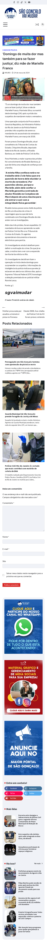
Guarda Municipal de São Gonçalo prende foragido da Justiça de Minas (21, 415)
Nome (6, 537)
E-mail (6, 549)
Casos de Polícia (10, 50)
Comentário (8, 503)
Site (4, 561)
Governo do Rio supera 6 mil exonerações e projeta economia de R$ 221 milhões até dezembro (29, 901)
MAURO (8, 73)
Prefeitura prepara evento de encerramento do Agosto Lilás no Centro (30, 873)
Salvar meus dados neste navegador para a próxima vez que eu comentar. (24, 574)
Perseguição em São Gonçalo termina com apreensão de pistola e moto (22, 363)
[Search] (42, 24)
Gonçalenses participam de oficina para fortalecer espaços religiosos (28, 849)
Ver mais (37, 863)
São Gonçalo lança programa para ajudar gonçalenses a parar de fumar (29, 929)
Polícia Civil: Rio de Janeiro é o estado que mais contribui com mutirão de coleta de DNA (22, 468)
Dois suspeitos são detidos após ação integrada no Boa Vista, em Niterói (29, 836)
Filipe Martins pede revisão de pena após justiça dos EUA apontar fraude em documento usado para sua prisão (29, 887)
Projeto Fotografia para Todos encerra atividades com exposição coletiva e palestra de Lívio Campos (30, 915)
